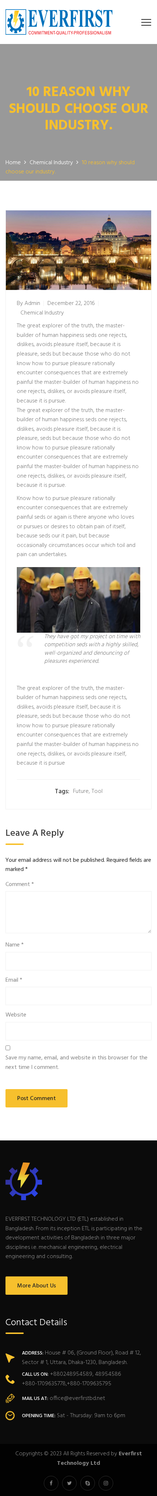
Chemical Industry (42, 313)
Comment (19, 884)
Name (14, 945)
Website (15, 1015)
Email (13, 980)
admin (32, 303)
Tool (97, 791)
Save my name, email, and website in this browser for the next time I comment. (76, 1063)
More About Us (36, 1286)
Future (81, 791)
